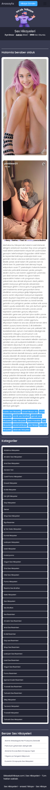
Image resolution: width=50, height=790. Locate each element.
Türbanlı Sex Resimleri (13, 693)
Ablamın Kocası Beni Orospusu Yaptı (20, 751)
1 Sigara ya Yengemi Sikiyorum (17, 756)
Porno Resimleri (10, 673)
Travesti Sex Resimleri (13, 686)
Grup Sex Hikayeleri (12, 516)
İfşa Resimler (9, 522)
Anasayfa (8, 3)
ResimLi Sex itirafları (12, 588)
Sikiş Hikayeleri (10, 700)
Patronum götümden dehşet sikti (18, 746)
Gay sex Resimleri (11, 640)
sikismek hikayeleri (21, 429)
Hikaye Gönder (28, 3)
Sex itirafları (8, 608)
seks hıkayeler (19, 420)
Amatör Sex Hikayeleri (13, 457)
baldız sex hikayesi (11, 411)
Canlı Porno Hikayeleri (13, 476)
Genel (6, 509)
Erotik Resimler (10, 634)
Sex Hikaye (41, 786)
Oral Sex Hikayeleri (11, 568)
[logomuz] (25, 17)
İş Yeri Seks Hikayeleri (12, 529)
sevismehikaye (20, 425)
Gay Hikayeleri (10, 503)
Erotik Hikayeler (10, 490)
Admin (19, 35)
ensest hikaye (27, 786)
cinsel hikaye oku (30, 411)
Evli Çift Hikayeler (10, 496)
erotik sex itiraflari (21, 416)
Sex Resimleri (9, 614)
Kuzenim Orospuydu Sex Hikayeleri (19, 761)
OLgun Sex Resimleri (12, 667)
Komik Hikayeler (10, 535)
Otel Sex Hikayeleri (11, 575)
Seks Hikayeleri (10, 595)
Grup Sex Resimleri (11, 647)
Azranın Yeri (8, 470)
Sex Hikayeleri (9, 601)
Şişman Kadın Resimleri (13, 680)
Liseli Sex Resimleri (11, 660)
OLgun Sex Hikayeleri (12, 562)
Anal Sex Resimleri (11, 627)
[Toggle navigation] (44, 3)
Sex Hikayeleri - (12, 786)
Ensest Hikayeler (10, 483)
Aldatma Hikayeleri (11, 450)
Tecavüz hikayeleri (11, 706)
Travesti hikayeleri (11, 713)
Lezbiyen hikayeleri (11, 542)
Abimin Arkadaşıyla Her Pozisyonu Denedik (22, 741)
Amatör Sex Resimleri (13, 621)
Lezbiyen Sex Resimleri (13, 654)
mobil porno (9, 555)
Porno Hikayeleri (10, 581)
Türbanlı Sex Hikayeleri (13, 719)
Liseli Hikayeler (10, 549)
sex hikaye (33, 425)
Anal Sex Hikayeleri (11, 463)
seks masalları (34, 420)
